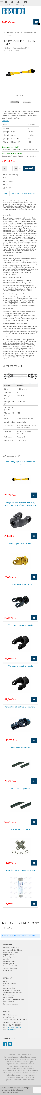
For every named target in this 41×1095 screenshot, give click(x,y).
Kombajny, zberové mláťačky (13, 999)
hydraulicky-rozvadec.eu (27, 1057)
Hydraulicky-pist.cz (28, 1075)
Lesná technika (8, 1002)
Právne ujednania (9, 964)
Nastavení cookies (17, 1090)
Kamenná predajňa (10, 957)
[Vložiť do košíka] (34, 495)
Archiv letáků (7, 970)
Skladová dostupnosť (10, 968)
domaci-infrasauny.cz (14, 1068)
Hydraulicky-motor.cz (13, 1075)
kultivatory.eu (33, 1071)
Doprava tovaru (8, 955)
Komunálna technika (10, 1004)
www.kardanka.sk (13, 1029)
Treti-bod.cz (11, 1077)
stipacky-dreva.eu (13, 1064)
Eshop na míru (7, 1092)
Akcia (5, 981)
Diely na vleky (8, 997)
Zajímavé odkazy (9, 961)
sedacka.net (29, 1077)
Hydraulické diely (9, 988)
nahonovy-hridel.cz (28, 1080)
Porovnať (9, 181)
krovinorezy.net (28, 1061)
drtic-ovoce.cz (22, 1071)
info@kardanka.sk (14, 1027)
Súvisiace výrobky (28, 193)
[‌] (36, 102)
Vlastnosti (15, 193)
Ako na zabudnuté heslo (11, 966)
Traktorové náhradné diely (12, 993)
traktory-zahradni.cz (27, 1064)
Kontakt (6, 959)
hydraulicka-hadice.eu (13, 1080)
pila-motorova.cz (9, 1073)
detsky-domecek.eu (10, 1071)
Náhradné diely (8, 995)
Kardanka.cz (20, 1077)
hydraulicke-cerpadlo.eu (27, 1059)
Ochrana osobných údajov (12, 950)
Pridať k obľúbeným (12, 174)
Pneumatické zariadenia (11, 990)
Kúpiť (30, 168)
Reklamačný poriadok (10, 952)
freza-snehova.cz (26, 1066)
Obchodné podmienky (11, 948)
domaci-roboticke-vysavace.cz (26, 1073)
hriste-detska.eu (13, 1066)
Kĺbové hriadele (14, 33)
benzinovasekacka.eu (14, 1061)
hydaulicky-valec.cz (11, 1059)
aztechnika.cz (26, 1055)
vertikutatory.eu (28, 1068)
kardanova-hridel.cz (11, 1057)
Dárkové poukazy (9, 984)
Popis (6, 193)
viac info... (5, 121)
